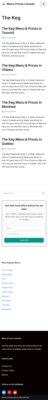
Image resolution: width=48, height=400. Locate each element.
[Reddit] (15, 392)
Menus (5, 375)
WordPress (24, 397)
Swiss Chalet (7, 292)
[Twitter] (4, 392)
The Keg (5, 305)
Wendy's (5, 296)
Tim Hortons (7, 270)
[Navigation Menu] (43, 4)
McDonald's (7, 274)
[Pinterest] (9, 392)
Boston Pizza (7, 283)
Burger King (7, 287)
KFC (3, 279)
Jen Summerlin (10, 38)
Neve (4, 397)
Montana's (6, 309)
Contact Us (7, 366)
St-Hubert (6, 300)
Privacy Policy (8, 370)
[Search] (43, 193)
